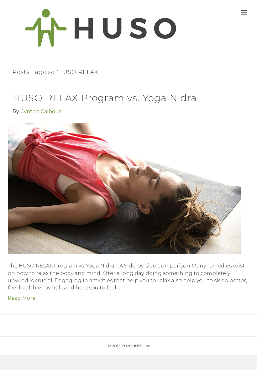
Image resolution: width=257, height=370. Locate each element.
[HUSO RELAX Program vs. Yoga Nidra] (124, 188)
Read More (21, 298)
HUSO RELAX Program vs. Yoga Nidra (105, 98)
